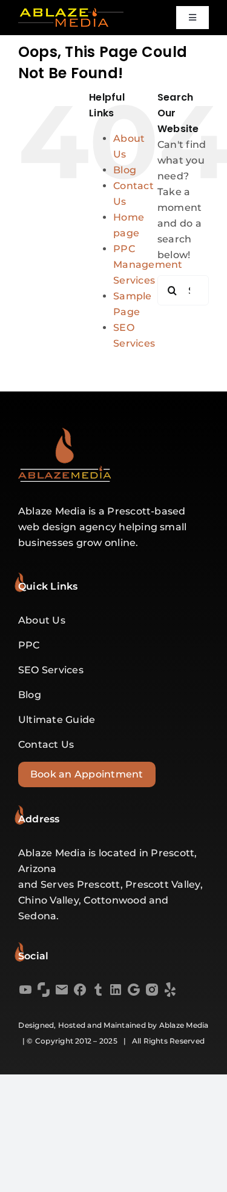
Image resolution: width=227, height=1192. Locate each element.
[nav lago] (70, 12)
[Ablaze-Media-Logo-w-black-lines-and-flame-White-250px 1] (64, 432)
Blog (124, 170)
